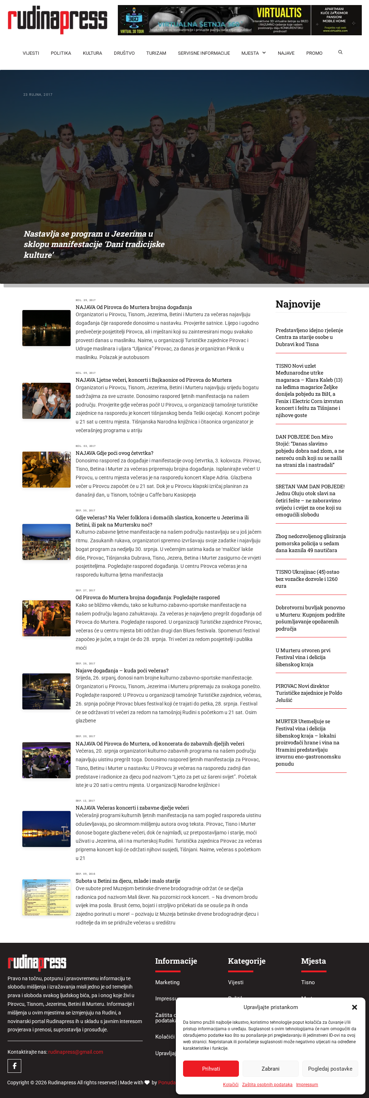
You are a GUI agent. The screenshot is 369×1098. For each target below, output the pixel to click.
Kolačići (231, 1084)
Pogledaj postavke (330, 1069)
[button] (354, 1007)
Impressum (307, 1084)
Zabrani (271, 1069)
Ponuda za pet (174, 1082)
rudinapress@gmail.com (75, 1052)
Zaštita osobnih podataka (267, 1084)
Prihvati (211, 1069)
